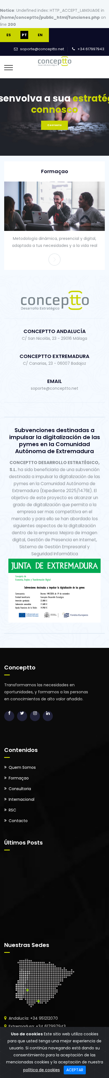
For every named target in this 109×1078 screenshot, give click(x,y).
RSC (12, 810)
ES (8, 35)
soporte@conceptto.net (42, 49)
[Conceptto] (54, 61)
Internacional (21, 799)
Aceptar (74, 1070)
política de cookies (41, 1070)
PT (24, 35)
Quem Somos (22, 767)
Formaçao (54, 171)
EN (40, 35)
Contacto (54, 125)
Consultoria (20, 789)
